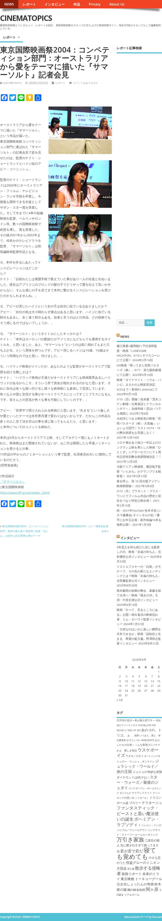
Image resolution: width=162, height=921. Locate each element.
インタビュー (55, 4)
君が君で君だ (131, 850)
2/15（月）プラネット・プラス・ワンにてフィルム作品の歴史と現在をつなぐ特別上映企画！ (139, 495)
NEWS (9, 4)
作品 (76, 4)
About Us (116, 4)
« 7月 (120, 700)
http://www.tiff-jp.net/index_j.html (24, 492)
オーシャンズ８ (152, 756)
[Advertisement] (139, 182)
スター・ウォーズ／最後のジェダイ (137, 782)
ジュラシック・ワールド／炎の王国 (138, 766)
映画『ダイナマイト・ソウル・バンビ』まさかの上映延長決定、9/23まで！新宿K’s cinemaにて (139, 384)
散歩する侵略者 (138, 870)
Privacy (95, 4)
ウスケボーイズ (138, 752)
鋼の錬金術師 (136, 890)
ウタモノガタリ (134, 756)
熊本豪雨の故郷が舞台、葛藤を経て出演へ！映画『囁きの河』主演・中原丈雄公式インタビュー (139, 595)
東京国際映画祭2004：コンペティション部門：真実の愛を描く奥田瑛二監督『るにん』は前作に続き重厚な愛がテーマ (24, 530)
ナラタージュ (152, 802)
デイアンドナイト (142, 793)
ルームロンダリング (146, 834)
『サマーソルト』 (12, 481)
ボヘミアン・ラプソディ (138, 821)
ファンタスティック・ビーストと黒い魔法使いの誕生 (138, 813)
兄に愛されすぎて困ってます (139, 845)
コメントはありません (85, 83)
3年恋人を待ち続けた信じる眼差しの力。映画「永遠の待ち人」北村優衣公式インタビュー (139, 552)
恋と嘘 (130, 868)
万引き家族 (130, 839)
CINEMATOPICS (26, 18)
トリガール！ (142, 797)
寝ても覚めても (136, 853)
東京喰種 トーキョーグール (141, 878)
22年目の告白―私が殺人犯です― (136, 720)
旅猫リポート (132, 873)
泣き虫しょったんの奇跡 (135, 884)
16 (119, 686)
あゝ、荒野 (133, 735)
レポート (29, 4)
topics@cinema (12, 83)
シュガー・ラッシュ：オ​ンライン (136, 761)
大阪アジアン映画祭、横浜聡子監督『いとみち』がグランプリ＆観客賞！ (139, 471)
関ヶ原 (152, 889)
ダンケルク (125, 792)
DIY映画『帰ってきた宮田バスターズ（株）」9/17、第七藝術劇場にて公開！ (139, 370)
